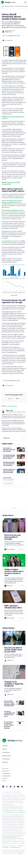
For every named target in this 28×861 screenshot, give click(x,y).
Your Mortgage (5, 847)
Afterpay (9, 81)
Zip (15, 81)
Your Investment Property (15, 847)
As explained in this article (9, 231)
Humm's (11, 60)
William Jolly (9, 410)
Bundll (7, 71)
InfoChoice (20, 845)
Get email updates (9, 40)
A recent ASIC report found (9, 241)
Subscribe (9, 483)
